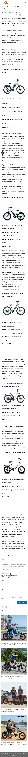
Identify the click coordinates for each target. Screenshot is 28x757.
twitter (20, 15)
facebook (16, 15)
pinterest (23, 15)
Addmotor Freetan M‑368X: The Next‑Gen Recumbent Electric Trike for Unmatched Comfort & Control (13, 744)
